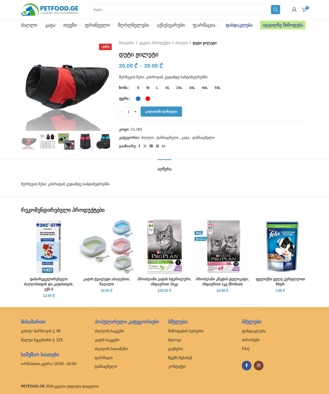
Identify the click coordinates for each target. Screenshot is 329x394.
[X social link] (145, 146)
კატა (185, 137)
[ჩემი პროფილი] (294, 9)
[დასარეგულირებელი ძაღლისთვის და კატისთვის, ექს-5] (48, 246)
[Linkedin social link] (163, 146)
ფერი (124, 98)
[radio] (138, 88)
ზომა (123, 88)
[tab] (164, 166)
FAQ (246, 349)
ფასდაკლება (239, 25)
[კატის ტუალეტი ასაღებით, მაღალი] (106, 246)
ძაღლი (181, 43)
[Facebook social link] (139, 146)
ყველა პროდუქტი (155, 43)
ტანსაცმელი (167, 137)
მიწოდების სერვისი (186, 331)
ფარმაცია (104, 358)
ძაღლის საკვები (109, 331)
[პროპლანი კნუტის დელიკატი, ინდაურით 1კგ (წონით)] (222, 246)
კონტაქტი (177, 366)
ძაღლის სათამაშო (111, 349)
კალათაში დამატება (161, 111)
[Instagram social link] (258, 365)
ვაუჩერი (175, 349)
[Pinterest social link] (157, 146)
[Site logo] (50, 9)
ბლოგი (174, 340)
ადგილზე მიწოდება (283, 25)
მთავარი (126, 43)
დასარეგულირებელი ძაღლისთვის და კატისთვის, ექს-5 (48, 284)
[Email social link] (151, 146)
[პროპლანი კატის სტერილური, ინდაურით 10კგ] (164, 246)
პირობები (251, 340)
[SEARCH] (275, 9)
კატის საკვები (107, 340)
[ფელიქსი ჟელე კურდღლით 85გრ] (280, 246)
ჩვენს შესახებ (180, 358)
